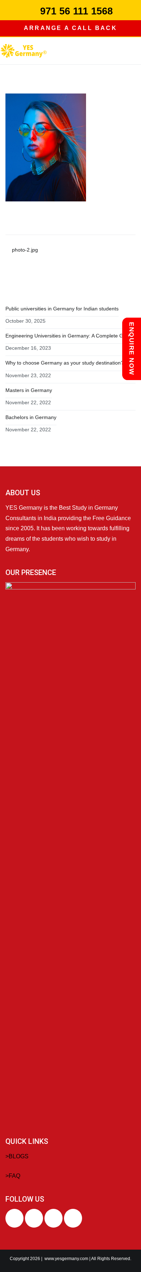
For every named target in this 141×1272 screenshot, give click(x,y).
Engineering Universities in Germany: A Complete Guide (69, 336)
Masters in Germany (28, 390)
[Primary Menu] (134, 50)
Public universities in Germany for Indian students (62, 309)
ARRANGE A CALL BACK (70, 28)
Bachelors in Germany (30, 417)
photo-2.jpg (25, 250)
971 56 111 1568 (76, 11)
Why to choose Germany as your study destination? (64, 363)
